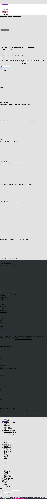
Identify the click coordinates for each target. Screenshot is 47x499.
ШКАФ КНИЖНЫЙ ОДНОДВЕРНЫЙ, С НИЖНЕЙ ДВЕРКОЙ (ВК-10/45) (13, 163)
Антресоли (6, 455)
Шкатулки (5, 477)
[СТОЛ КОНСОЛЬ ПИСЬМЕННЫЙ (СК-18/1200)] (8, 255)
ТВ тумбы (5, 442)
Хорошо (14, 498)
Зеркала (5, 450)
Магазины (2, 308)
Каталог (2, 318)
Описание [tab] (4, 70)
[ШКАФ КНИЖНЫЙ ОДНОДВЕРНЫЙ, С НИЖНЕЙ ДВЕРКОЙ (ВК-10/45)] (5, 159)
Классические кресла (8, 433)
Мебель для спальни (6, 457)
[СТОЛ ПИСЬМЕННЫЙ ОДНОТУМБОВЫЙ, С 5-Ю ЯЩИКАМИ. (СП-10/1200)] (16, 236)
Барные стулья (7, 425)
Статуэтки (6, 473)
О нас (2, 304)
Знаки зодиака (6, 467)
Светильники (4, 481)
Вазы (5, 466)
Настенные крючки (7, 469)
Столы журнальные (7, 439)
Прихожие (6, 456)
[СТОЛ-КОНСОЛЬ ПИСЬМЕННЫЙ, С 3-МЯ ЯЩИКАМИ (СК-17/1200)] (8, 199)
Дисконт (1, 326)
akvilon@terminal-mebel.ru (10, 265)
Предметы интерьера (6, 465)
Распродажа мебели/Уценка (7, 478)
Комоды (5, 459)
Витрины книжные (7, 445)
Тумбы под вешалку (7, 449)
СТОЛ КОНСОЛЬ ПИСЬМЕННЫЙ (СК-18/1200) (9, 258)
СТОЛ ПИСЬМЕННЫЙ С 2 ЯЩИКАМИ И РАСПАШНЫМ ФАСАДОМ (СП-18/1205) (15, 104)
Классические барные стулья (9, 434)
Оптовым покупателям (6, 8)
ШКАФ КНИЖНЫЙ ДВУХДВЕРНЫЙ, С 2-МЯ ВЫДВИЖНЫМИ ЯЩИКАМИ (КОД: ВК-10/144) (17, 184)
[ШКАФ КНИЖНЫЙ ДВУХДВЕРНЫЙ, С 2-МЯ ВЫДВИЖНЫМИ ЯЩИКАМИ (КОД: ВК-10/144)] (5, 181)
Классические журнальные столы (12, 440)
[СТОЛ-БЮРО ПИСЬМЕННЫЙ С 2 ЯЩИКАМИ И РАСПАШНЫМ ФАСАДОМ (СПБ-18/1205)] (6, 118)
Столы (1, 320)
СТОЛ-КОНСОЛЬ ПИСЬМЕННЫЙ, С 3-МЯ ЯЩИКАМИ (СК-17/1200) (13, 203)
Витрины (1, 324)
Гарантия (4, 9)
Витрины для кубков (6, 435)
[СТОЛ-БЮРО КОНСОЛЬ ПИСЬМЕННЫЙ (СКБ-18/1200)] (8, 138)
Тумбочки (5, 462)
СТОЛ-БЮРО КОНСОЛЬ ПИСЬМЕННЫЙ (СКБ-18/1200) (10, 141)
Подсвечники (6, 470)
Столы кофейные (7, 441)
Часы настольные (7, 476)
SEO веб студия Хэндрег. (25, 414)
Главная (1, 16)
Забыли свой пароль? (4, 495)
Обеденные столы (7, 423)
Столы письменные (17, 16)
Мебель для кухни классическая (8, 430)
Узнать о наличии (4, 68)
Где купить (4, 10)
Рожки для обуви (7, 471)
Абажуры (4, 480)
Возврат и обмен (3, 312)
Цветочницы (6, 443)
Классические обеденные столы (10, 431)
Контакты (3, 288)
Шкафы (5, 453)
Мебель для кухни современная (8, 422)
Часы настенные (7, 475)
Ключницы (6, 468)
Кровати (5, 461)
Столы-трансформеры (8, 428)
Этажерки (6, 437)
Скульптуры (6, 472)
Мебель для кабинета (8, 16)
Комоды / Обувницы (7, 451)
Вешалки (5, 448)
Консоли (5, 454)
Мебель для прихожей (6, 447)
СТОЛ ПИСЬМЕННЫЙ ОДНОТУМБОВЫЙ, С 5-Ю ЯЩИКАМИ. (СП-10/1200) (14, 239)
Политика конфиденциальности (20, 498)
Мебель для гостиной (6, 436)
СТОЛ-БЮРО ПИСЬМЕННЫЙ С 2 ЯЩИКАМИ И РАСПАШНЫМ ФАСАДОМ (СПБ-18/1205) (17, 121)
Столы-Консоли (7, 427)
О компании (2, 306)
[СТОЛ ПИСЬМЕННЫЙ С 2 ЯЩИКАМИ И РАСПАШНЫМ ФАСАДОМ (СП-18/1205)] (7, 100)
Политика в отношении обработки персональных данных (23, 339)
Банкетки (5, 452)
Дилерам (2, 389)
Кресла (5, 426)
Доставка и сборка (3, 310)
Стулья (1, 322)
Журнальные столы (7, 429)
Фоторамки (6, 474)
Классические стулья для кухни (10, 432)
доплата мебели (7, 479)
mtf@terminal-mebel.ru (9, 375)
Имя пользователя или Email (6, 490)
